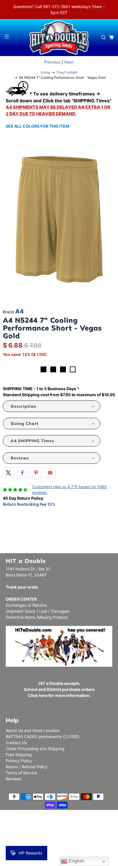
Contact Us (16, 742)
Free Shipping (19, 754)
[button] (51, 406)
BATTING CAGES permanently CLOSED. (43, 736)
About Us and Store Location (33, 730)
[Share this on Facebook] (22, 472)
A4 (19, 311)
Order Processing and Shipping (35, 748)
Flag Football (67, 72)
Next (69, 62)
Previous (52, 62)
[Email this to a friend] (50, 472)
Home (45, 72)
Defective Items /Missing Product (37, 617)
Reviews (13, 778)
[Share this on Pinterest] (36, 472)
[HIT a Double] (59, 37)
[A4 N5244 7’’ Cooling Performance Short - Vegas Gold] (59, 219)
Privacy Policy (19, 760)
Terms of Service (21, 772)
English (76, 861)
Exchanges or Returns (26, 605)
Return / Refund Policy (27, 766)
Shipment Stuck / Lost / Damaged (37, 611)
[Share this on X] (8, 472)
